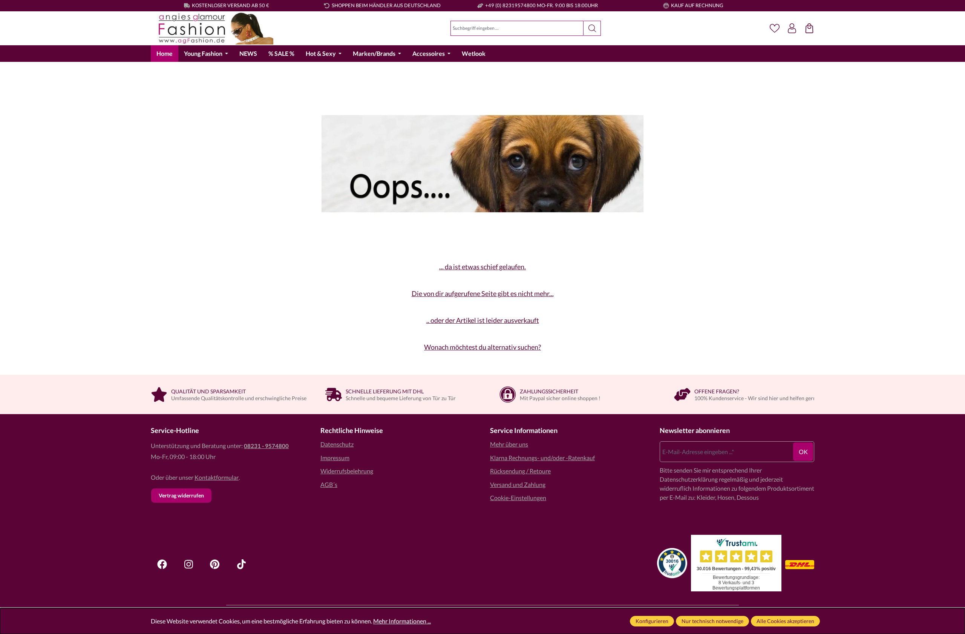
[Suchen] (592, 28)
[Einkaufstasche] (809, 28)
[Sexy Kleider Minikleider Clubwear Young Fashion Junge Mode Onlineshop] (212, 28)
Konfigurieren (652, 621)
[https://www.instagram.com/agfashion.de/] (188, 564)
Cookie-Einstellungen (518, 497)
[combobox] (517, 28)
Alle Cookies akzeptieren (785, 621)
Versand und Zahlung (517, 484)
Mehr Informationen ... (402, 621)
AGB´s (328, 484)
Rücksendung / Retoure (520, 470)
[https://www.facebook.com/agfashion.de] (162, 564)
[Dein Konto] (792, 28)
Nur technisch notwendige (712, 621)
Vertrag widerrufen (181, 495)
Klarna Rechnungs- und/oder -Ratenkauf (542, 457)
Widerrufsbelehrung (346, 470)
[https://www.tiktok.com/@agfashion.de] (241, 564)
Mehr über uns (509, 444)
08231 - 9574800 (266, 445)
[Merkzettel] (775, 28)
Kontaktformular (217, 477)
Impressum (334, 457)
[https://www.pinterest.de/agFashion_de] (215, 564)
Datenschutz (337, 444)
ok (803, 451)
